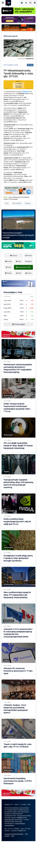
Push (6, 203)
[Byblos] (18, 19)
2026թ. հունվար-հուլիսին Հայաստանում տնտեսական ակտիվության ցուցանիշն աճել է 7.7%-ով (17, 407)
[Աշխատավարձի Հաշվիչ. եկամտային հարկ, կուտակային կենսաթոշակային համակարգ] (22, 3)
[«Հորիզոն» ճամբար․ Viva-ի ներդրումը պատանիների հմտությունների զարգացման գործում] (18, 690)
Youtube (9, 261)
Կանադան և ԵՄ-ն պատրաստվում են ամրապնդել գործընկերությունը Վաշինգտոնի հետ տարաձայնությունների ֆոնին (18, 633)
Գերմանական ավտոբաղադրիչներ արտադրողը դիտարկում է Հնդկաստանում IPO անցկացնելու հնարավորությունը (18, 368)
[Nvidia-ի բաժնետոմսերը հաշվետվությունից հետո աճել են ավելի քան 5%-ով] (18, 503)
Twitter (19, 261)
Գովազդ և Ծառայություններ (14, 834)
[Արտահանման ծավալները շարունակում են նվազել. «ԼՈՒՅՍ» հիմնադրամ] (18, 763)
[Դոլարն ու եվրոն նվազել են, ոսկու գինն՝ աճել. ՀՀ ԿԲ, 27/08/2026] (18, 729)
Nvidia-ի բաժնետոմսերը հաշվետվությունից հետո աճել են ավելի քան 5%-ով (17, 521)
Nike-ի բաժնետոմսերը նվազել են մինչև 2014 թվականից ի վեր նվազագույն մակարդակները (17, 594)
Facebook (14, 255)
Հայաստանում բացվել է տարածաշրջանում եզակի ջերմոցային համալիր (18, 235)
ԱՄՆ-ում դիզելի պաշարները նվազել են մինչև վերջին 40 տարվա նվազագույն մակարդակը (18, 445)
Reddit (19, 273)
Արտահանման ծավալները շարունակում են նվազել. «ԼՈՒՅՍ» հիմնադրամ (18, 780)
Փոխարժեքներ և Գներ (13, 292)
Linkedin (29, 273)
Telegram (9, 273)
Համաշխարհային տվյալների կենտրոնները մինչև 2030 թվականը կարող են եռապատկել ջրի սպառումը (18, 483)
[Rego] (18, 190)
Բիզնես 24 (25, 91)
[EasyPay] (18, 10)
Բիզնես (6, 356)
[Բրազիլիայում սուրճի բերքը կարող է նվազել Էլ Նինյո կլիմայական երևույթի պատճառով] (18, 540)
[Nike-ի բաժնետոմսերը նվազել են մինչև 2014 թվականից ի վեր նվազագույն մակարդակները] (18, 577)
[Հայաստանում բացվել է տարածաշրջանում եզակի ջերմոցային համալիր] (18, 220)
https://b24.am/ (9, 819)
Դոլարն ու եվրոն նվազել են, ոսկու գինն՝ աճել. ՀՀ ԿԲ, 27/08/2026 (18, 745)
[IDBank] (18, 27)
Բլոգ (12, 836)
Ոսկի (5, 315)
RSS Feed (29, 255)
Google (9, 267)
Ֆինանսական (11, 36)
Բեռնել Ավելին (19, 324)
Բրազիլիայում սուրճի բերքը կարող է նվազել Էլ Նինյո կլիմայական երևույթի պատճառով (18, 558)
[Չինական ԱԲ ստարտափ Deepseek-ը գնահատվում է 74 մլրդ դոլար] (18, 653)
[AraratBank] (18, 84)
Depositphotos (29, 58)
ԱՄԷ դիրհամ (17, 203)
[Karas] (18, 334)
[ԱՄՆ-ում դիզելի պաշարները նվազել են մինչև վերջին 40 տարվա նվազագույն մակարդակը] (18, 428)
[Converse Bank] (18, 283)
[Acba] (18, 245)
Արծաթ (27, 203)
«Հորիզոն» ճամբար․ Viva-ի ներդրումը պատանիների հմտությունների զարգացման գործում (16, 709)
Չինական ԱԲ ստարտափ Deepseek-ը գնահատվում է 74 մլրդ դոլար (18, 670)
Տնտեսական (8, 395)
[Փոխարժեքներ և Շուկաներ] (26, 3)
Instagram (29, 261)
